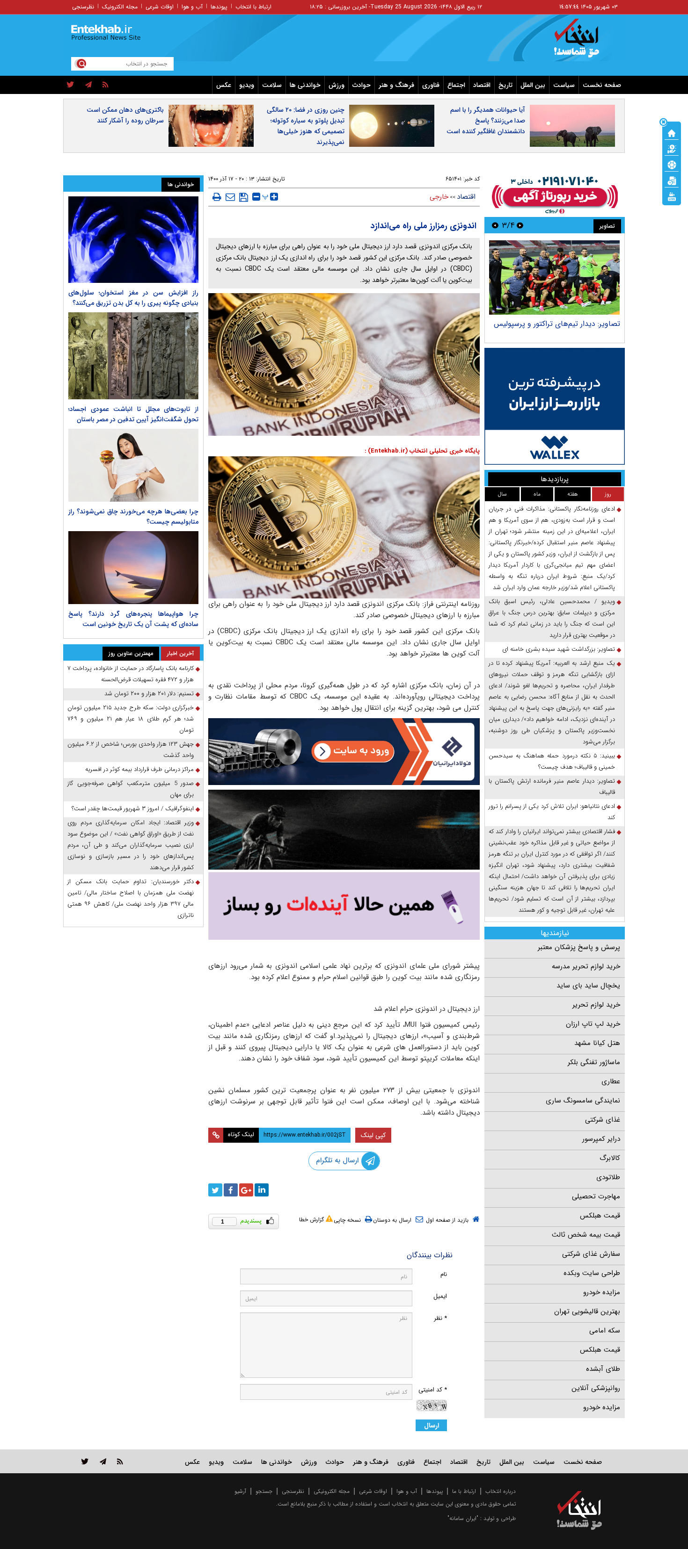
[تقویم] (672, 180)
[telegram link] (103, 1461)
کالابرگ (610, 1158)
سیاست (564, 85)
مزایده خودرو (601, 1292)
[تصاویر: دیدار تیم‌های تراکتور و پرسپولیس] (554, 277)
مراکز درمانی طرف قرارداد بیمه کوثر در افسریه (139, 769)
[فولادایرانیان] (344, 751)
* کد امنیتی (432, 1390)
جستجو (264, 1491)
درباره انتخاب (500, 1491)
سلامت (272, 85)
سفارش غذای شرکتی (591, 1254)
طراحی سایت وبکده (592, 1273)
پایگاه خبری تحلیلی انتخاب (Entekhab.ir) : (422, 451)
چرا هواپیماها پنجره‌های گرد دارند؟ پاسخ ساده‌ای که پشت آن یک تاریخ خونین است (133, 619)
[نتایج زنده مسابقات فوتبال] (672, 196)
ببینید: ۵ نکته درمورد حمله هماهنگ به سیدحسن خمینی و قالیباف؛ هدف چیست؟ (552, 761)
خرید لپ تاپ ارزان (593, 1024)
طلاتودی (608, 1177)
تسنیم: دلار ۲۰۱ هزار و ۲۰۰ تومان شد (149, 694)
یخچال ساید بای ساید (588, 985)
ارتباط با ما (464, 1491)
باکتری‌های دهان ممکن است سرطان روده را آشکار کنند (125, 115)
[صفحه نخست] (672, 132)
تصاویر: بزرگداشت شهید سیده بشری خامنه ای (558, 649)
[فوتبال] (672, 164)
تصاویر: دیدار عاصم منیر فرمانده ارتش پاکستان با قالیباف (552, 786)
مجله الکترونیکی (332, 1491)
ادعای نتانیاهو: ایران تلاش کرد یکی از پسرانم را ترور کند (552, 811)
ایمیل (440, 1296)
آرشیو (240, 1491)
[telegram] (88, 85)
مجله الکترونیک (120, 6)
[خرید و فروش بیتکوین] (554, 406)
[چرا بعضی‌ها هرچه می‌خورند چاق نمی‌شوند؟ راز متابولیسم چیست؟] (133, 465)
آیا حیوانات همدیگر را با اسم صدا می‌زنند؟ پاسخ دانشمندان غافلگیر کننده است (485, 121)
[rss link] (120, 1461)
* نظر (440, 1318)
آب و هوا (192, 6)
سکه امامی (604, 1330)
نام (443, 1274)
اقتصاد (481, 85)
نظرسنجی (83, 6)
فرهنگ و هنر (396, 85)
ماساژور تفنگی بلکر (594, 1062)
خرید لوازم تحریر (596, 1004)
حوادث (361, 85)
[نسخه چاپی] (216, 196)
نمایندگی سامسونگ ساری (583, 1100)
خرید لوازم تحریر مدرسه (586, 966)
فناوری (430, 85)
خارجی (439, 196)
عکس (223, 85)
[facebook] (231, 1189)
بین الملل (532, 85)
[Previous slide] (520, 225)
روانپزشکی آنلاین (595, 1388)
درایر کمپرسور (601, 1139)
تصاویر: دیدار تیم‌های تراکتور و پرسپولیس (557, 324)
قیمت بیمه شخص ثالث (586, 1234)
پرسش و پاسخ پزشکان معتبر (579, 947)
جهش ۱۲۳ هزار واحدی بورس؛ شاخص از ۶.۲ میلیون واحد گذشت (130, 749)
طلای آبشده (603, 1369)
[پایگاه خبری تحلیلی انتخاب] (584, 42)
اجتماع (456, 85)
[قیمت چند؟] (672, 148)
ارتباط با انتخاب (253, 6)
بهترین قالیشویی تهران (587, 1311)
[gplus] (246, 1189)
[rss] (105, 85)
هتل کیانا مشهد (597, 1043)
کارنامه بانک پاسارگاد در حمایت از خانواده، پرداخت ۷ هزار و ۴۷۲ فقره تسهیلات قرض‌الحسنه (130, 673)
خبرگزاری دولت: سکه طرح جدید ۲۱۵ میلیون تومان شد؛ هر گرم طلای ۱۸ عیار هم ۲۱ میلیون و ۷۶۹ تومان (130, 719)
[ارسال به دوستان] (230, 196)
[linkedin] (262, 1189)
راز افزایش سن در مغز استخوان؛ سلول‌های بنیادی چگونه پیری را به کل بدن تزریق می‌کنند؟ (133, 298)
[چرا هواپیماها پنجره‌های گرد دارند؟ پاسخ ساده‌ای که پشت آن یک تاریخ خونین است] (133, 567)
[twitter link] (85, 1461)
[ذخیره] (243, 197)
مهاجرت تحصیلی (596, 1196)
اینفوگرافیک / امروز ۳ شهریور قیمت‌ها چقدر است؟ (133, 809)
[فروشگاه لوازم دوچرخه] (344, 830)
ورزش (336, 85)
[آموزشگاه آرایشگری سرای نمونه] (344, 906)
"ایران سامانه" (462, 1518)
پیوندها (219, 6)
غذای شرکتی (602, 1119)
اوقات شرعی (160, 6)
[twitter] (70, 85)
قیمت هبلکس (600, 1215)
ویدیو (246, 85)
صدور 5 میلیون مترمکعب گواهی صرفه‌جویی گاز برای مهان (130, 789)
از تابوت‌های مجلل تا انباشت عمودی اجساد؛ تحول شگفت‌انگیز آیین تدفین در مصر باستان (133, 414)
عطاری (610, 1081)
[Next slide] (495, 225)
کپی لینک (373, 1135)
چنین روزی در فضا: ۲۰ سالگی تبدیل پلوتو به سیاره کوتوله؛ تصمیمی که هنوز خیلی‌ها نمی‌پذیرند (305, 126)
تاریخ (505, 85)
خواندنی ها (305, 85)
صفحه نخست (602, 85)
